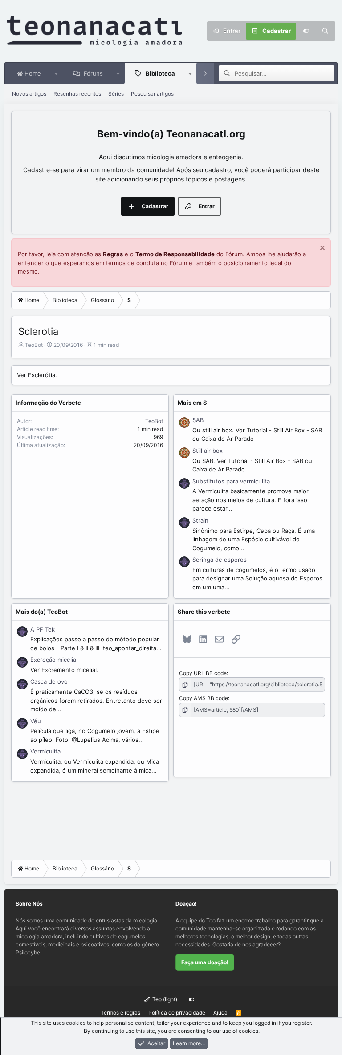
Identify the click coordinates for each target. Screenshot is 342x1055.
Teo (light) (164, 999)
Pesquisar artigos (152, 93)
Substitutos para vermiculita (231, 481)
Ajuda (220, 1012)
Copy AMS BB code (203, 698)
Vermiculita (45, 751)
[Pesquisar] (325, 31)
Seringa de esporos (219, 559)
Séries (116, 93)
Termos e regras (120, 1012)
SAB (198, 419)
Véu (35, 721)
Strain (200, 520)
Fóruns (93, 73)
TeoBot (34, 345)
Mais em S (192, 402)
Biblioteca (160, 73)
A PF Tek (42, 629)
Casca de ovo (49, 681)
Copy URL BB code (203, 673)
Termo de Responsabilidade (175, 254)
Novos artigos (29, 93)
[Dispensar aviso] (321, 249)
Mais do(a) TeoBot (42, 611)
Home (32, 73)
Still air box (207, 450)
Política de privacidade (176, 1012)
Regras (113, 254)
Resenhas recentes (77, 93)
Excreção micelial (53, 659)
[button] (56, 73)
